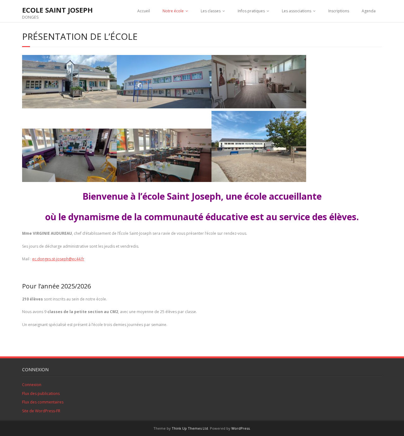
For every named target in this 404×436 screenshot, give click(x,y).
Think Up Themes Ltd (190, 428)
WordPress (240, 428)
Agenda (369, 11)
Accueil (143, 11)
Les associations (296, 11)
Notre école (173, 11)
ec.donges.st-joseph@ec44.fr (58, 259)
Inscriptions (338, 11)
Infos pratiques (251, 11)
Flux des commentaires (42, 402)
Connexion (31, 384)
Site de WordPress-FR (41, 411)
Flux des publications (41, 393)
